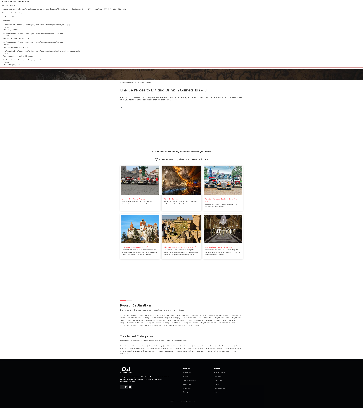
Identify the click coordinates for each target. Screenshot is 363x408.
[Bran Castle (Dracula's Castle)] (140, 229)
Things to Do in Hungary (172, 318)
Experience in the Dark (232, 348)
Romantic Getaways (156, 346)
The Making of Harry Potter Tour (218, 247)
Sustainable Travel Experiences (204, 346)
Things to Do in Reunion (154, 323)
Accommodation (192, 5)
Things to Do (218, 5)
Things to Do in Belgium (146, 315)
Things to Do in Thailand (128, 325)
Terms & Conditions (189, 380)
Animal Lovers (137, 351)
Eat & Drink (206, 5)
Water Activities (125, 351)
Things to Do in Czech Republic (218, 315)
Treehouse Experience (137, 348)
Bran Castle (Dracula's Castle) (135, 247)
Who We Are (187, 372)
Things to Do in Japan (221, 318)
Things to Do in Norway (195, 320)
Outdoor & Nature (171, 346)
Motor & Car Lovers (183, 351)
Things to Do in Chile (182, 315)
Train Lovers (211, 351)
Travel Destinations (220, 388)
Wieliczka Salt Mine (172, 199)
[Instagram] (126, 387)
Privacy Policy (187, 384)
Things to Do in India (189, 318)
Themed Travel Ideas (139, 346)
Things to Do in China (199, 315)
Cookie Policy (187, 388)
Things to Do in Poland (228, 320)
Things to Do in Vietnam (192, 325)
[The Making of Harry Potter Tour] (223, 229)
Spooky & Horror (150, 351)
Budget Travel (167, 348)
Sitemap (185, 392)
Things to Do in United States (171, 325)
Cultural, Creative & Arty (225, 346)
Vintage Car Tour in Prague (133, 199)
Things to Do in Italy (205, 318)
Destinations (231, 5)
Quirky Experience (186, 346)
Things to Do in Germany (153, 318)
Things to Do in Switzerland (227, 323)
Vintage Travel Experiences (197, 348)
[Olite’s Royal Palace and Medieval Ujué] (181, 229)
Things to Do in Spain (191, 323)
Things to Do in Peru (212, 320)
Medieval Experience (153, 348)
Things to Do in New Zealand (175, 320)
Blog (240, 5)
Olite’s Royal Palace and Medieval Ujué (180, 247)
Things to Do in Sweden (208, 323)
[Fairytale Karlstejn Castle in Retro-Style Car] (223, 180)
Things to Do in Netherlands (154, 320)
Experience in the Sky (215, 348)
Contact (185, 376)
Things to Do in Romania (173, 323)
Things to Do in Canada (165, 315)
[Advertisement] (177, 128)
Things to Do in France (135, 318)
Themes (179, 5)
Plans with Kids (125, 346)
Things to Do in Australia (128, 315)
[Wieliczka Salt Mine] (181, 180)
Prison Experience (223, 351)
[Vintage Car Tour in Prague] (140, 180)
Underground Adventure (166, 351)
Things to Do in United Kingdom (149, 325)
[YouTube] (130, 387)
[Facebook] (122, 387)
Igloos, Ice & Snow (198, 351)
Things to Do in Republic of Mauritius (132, 323)
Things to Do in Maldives (135, 320)
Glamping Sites (180, 348)
